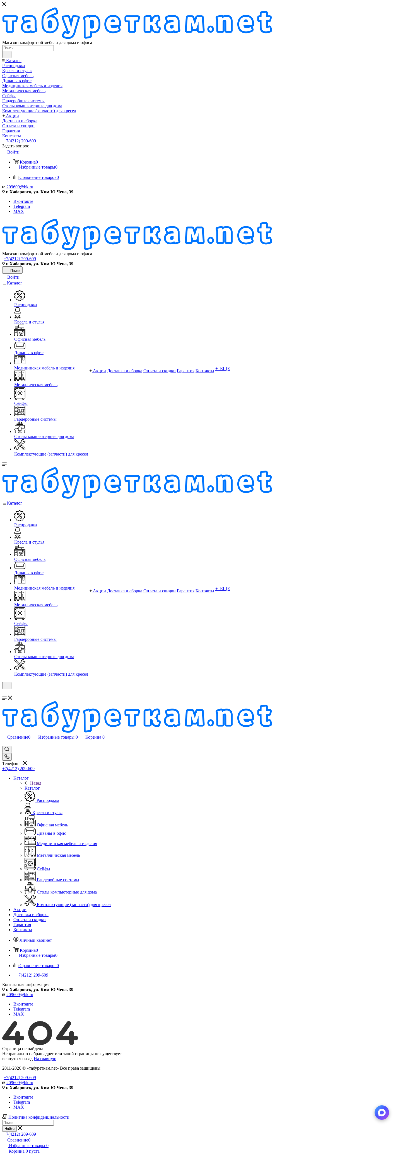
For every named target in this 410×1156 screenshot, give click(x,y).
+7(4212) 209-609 (20, 140)
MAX (18, 211)
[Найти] (6, 54)
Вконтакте (23, 201)
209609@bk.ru (19, 186)
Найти (9, 1129)
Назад (35, 783)
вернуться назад (17, 1058)
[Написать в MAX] (382, 1112)
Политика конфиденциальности (38, 1117)
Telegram (21, 206)
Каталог (32, 788)
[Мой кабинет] (4, 692)
